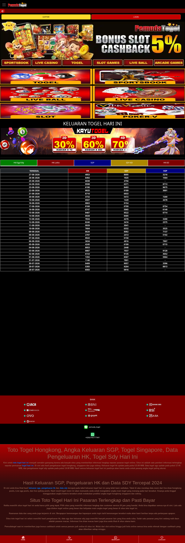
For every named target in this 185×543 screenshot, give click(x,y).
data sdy (63, 488)
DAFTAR (46, 17)
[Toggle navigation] (4, 4)
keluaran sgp (34, 488)
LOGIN (136, 17)
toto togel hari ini (21, 463)
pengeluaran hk (48, 488)
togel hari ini (28, 465)
